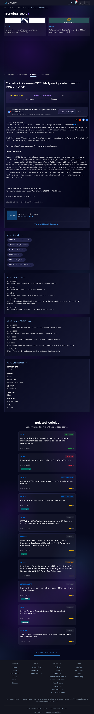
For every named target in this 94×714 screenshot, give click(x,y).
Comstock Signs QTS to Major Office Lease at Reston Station (30, 309)
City (9, 405)
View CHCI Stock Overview (47, 224)
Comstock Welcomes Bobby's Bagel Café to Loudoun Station (31, 295)
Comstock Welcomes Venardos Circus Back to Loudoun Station (32, 283)
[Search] (81, 3)
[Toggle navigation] (87, 3)
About (15, 667)
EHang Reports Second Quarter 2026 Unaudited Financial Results (42, 612)
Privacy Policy (36, 673)
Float (10, 373)
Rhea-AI (15, 680)
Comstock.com (16, 177)
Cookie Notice (36, 670)
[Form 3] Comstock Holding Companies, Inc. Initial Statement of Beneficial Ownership (40, 345)
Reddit (78, 673)
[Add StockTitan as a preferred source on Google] (86, 120)
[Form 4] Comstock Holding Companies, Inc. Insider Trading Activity (33, 339)
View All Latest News (45, 652)
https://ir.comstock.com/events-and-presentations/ (35, 146)
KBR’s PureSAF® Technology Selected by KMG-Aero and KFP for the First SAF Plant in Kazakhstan (46, 522)
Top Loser (69, 456)
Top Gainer (68, 434)
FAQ (15, 677)
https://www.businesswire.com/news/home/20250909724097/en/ (33, 191)
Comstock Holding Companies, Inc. (50, 125)
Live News (57, 686)
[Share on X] (76, 120)
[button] (70, 2)
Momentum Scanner (57, 680)
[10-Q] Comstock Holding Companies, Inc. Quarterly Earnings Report (34, 327)
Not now (81, 112)
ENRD (7, 26)
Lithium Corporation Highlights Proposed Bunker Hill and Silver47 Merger (46, 589)
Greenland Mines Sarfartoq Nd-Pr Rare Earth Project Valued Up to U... (68, 31)
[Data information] (26, 363)
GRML (51, 26)
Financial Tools (57, 689)
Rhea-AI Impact (16, 96)
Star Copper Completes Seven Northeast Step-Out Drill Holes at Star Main (45, 635)
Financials (23, 74)
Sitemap (15, 683)
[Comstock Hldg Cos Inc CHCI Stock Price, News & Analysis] (12, 215)
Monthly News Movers (57, 677)
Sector (10, 386)
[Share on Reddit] (79, 120)
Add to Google (79, 677)
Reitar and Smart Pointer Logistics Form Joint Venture (45, 460)
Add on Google (67, 112)
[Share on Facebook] (83, 120)
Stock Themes (58, 683)
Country (11, 399)
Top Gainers (57, 670)
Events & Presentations (77, 138)
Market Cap (12, 367)
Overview (10, 74)
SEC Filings (45, 74)
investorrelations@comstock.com (20, 196)
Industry (11, 380)
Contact (15, 670)
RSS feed (79, 667)
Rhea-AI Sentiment (42, 96)
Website (11, 392)
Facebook (79, 670)
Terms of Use (36, 667)
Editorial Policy (15, 673)
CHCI (75, 125)
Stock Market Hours (57, 692)
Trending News (15, 13)
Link (9, 395)
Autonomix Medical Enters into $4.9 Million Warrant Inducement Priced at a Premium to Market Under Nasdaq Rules (44, 440)
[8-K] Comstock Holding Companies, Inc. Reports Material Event (32, 333)
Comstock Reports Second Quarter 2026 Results (26, 289)
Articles (57, 667)
